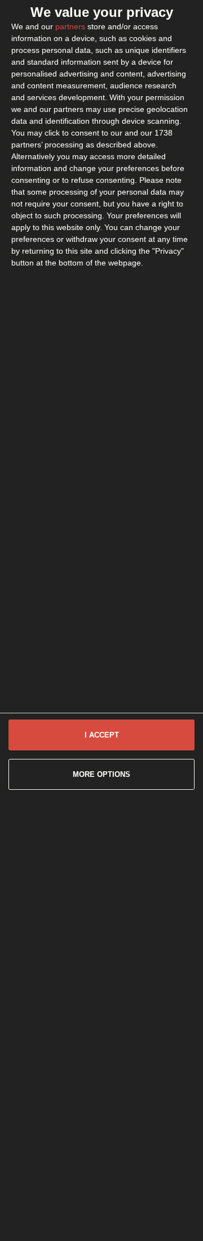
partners (70, 26)
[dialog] (101, 620)
